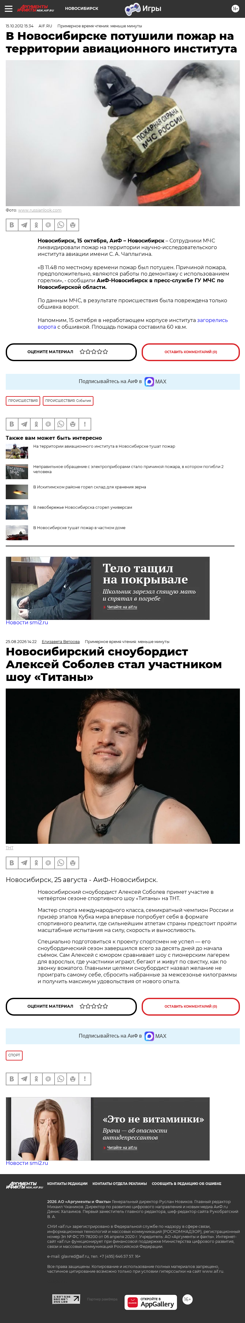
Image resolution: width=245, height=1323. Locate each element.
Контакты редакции (67, 1184)
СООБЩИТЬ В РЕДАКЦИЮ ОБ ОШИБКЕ (186, 1184)
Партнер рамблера (102, 1299)
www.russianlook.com (40, 210)
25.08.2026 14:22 (21, 641)
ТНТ (9, 847)
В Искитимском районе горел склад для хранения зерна (89, 487)
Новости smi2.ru (27, 623)
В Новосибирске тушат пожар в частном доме (79, 527)
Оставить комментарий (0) (191, 352)
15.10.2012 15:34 (19, 26)
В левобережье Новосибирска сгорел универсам (82, 507)
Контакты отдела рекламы (120, 1184)
